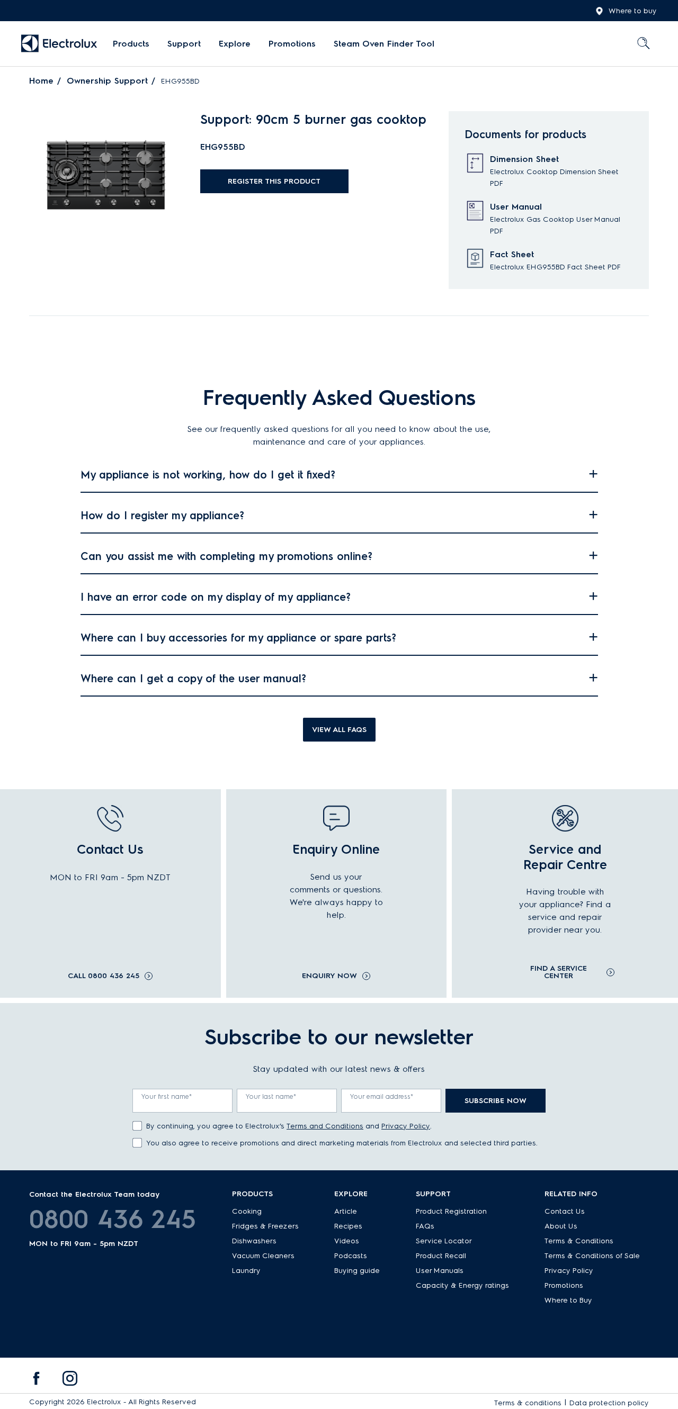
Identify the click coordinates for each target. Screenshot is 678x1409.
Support (184, 44)
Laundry (246, 1270)
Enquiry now (329, 976)
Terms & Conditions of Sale (592, 1255)
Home (41, 81)
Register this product (274, 181)
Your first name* (166, 1096)
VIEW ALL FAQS (339, 729)
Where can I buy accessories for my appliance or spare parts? (238, 638)
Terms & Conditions (579, 1240)
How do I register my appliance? (162, 515)
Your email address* (382, 1096)
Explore (235, 44)
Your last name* (271, 1096)
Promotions (292, 44)
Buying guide (357, 1270)
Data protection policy (609, 1402)
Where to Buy (568, 1300)
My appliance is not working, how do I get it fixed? (208, 474)
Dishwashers (254, 1240)
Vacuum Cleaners (263, 1255)
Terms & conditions (527, 1402)
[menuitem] (131, 44)
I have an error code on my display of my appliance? (216, 597)
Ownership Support (107, 81)
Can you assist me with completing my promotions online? (226, 556)
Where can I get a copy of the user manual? (193, 678)
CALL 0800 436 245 (103, 976)
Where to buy (633, 10)
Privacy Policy (405, 1126)
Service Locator (444, 1240)
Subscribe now (496, 1100)
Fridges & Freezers (265, 1226)
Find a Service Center (558, 972)
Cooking (247, 1211)
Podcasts (350, 1255)
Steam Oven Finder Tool (384, 44)
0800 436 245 (112, 1219)
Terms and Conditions (325, 1126)
